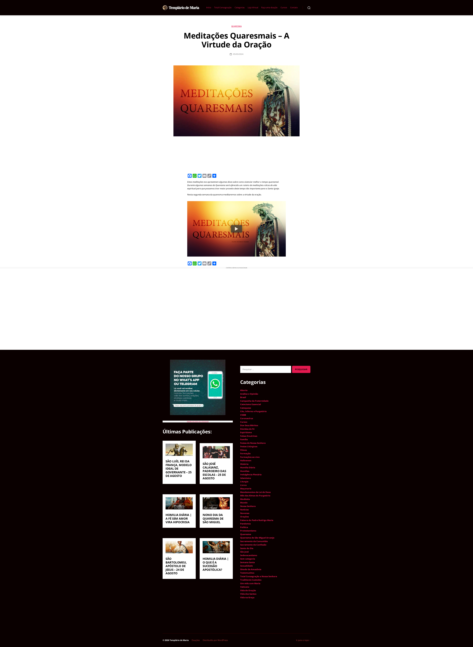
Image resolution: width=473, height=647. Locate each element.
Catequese (245, 407)
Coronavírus (246, 418)
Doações (196, 640)
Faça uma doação (269, 7)
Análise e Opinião (249, 393)
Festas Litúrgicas (248, 446)
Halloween (245, 460)
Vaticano (244, 586)
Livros (243, 485)
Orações (244, 516)
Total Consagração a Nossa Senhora (258, 576)
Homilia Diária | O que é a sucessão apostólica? (215, 564)
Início (208, 7)
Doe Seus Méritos (249, 425)
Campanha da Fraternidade (254, 400)
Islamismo (245, 478)
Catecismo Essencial (250, 404)
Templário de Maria (179, 640)
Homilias (244, 471)
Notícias (244, 509)
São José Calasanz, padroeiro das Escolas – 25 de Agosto (214, 471)
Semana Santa (247, 562)
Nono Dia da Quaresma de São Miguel (213, 518)
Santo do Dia (246, 548)
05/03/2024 (238, 54)
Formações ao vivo (250, 457)
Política (244, 527)
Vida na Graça (247, 597)
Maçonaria (245, 488)
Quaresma (236, 26)
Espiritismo (246, 432)
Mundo (244, 502)
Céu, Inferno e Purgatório (253, 411)
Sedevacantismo (248, 555)
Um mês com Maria (250, 583)
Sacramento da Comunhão (254, 541)
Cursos (284, 7)
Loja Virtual (253, 7)
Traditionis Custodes (250, 579)
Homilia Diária (247, 467)
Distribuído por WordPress (215, 640)
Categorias (240, 7)
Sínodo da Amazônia (250, 569)
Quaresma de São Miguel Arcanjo (257, 537)
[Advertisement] (236, 154)
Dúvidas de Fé (247, 429)
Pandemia (245, 523)
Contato (294, 7)
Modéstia (245, 499)
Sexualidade (246, 565)
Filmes (243, 450)
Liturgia (244, 481)
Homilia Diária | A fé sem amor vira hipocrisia (178, 518)
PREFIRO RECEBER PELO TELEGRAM (198, 421)
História (244, 464)
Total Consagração (223, 7)
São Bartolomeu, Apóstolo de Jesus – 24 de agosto (176, 566)
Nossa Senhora (248, 506)
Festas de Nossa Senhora (253, 443)
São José (244, 551)
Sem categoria (247, 558)
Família (244, 439)
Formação (245, 453)
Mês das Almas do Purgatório (255, 495)
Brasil (243, 397)
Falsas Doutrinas (248, 436)
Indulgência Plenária (251, 474)
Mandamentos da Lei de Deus (255, 492)
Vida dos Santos (248, 593)
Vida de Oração (248, 590)
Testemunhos (247, 572)
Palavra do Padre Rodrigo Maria (256, 520)
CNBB (243, 414)
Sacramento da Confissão (253, 544)
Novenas (244, 513)
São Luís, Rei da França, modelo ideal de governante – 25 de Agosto (179, 468)
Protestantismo (248, 530)
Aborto (244, 390)
